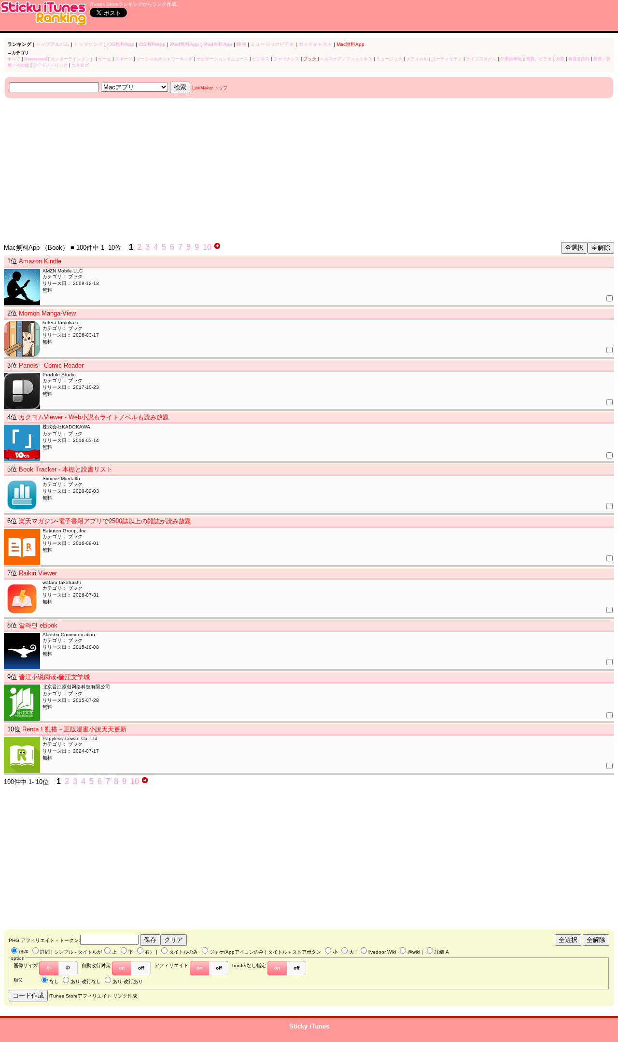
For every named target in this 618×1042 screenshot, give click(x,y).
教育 (572, 59)
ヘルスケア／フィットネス (346, 59)
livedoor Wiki (382, 952)
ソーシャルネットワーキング (164, 59)
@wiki (413, 952)
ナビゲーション (212, 59)
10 (207, 247)
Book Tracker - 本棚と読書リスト (65, 469)
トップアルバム (53, 44)
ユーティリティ (447, 59)
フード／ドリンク (50, 65)
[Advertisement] (293, 170)
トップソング (88, 44)
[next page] (217, 247)
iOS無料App (120, 44)
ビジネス (260, 59)
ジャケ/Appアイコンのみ (237, 952)
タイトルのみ (183, 952)
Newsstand (35, 59)
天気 (560, 59)
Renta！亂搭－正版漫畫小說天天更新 (74, 729)
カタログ (80, 65)
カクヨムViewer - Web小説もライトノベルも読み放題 (94, 417)
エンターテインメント (72, 59)
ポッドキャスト (315, 44)
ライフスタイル (481, 59)
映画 (241, 44)
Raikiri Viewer (38, 573)
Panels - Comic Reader (51, 365)
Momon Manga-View (47, 313)
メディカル (417, 59)
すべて (13, 59)
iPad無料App (184, 44)
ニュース (239, 59)
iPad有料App (217, 44)
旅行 (585, 59)
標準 (23, 952)
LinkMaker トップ (209, 88)
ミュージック (389, 59)
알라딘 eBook (38, 625)
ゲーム (104, 59)
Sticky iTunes (309, 1026)
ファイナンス (286, 59)
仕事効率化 (511, 59)
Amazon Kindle (40, 261)
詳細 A (442, 952)
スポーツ (123, 59)
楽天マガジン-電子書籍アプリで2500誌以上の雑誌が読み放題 (105, 521)
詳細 (45, 952)
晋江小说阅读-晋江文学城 (54, 677)
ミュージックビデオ (272, 44)
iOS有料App (152, 44)
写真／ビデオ (539, 59)
